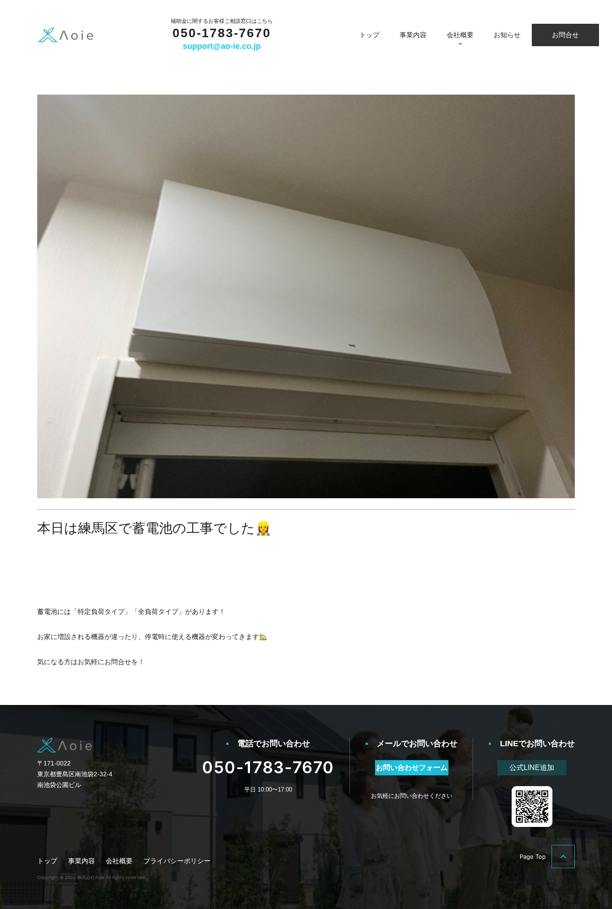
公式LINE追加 (531, 767)
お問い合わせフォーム (412, 767)
